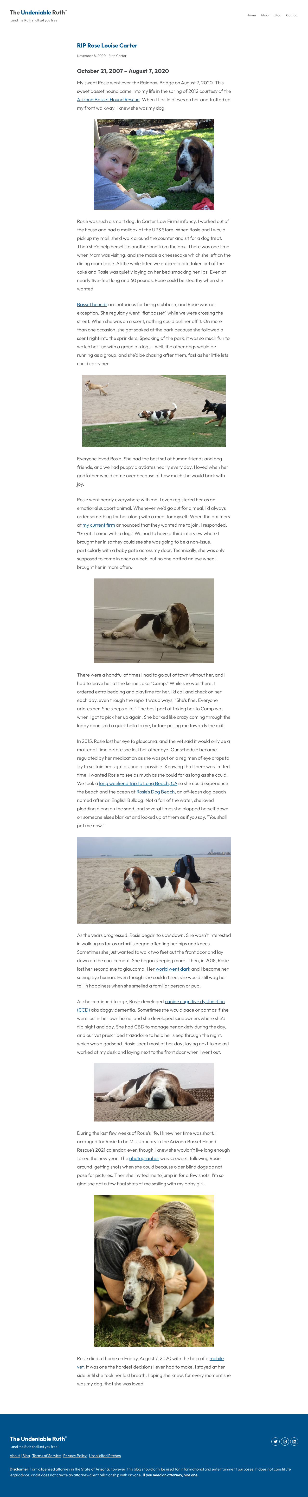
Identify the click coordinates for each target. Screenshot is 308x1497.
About (15, 1455)
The (15, 12)
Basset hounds (92, 304)
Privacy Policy (75, 1455)
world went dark (173, 969)
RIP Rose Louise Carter (107, 45)
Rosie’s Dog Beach (155, 792)
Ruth (58, 12)
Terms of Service (46, 1455)
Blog (26, 1455)
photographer (144, 1158)
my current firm (99, 525)
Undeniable (36, 12)
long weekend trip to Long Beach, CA (138, 783)
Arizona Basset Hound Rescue (108, 99)
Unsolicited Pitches (105, 1455)
